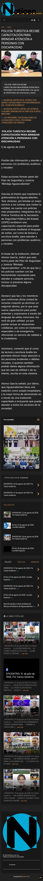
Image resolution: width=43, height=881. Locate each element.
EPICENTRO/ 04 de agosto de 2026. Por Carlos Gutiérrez (20, 747)
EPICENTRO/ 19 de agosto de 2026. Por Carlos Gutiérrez (20, 784)
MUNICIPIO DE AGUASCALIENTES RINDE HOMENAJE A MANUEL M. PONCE (20, 461)
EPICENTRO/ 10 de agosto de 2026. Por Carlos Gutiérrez (20, 710)
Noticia (9, 27)
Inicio (2, 27)
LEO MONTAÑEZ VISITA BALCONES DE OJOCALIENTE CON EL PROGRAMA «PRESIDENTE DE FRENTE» (19, 120)
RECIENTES (9, 505)
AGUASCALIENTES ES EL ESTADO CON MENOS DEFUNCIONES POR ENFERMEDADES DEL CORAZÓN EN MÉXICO (20, 102)
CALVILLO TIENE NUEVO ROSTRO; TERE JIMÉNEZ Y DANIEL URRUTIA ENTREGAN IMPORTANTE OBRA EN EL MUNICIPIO (21, 438)
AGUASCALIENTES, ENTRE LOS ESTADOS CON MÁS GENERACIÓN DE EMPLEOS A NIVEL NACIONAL (21, 111)
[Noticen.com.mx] (21, 15)
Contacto (12, 865)
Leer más (25, 653)
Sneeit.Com (26, 876)
